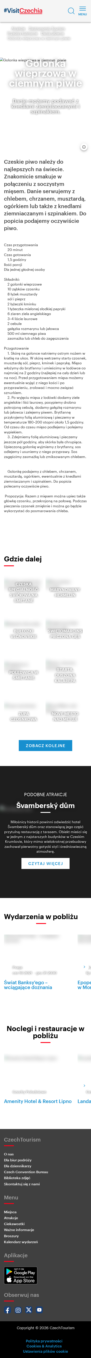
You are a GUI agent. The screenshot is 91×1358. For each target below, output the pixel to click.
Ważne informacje (19, 1230)
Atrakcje (18, 28)
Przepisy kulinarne (23, 33)
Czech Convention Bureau (26, 1172)
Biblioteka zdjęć (17, 1178)
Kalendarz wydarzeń (21, 1242)
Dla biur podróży (18, 1160)
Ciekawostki (14, 1224)
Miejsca (10, 1212)
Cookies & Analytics (44, 1346)
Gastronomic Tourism (47, 28)
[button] (71, 11)
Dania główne (52, 33)
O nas (9, 1154)
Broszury (11, 1236)
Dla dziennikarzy (17, 1166)
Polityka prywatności (44, 1341)
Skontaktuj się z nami (22, 1184)
